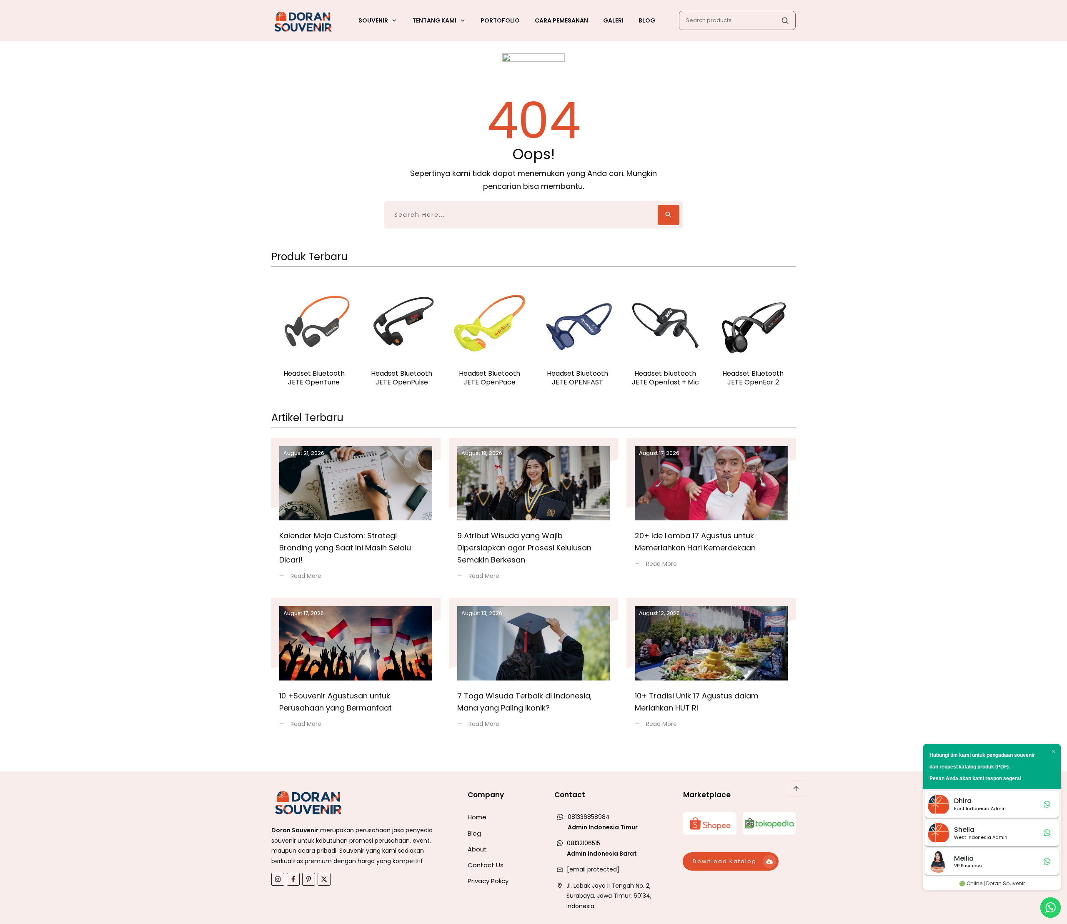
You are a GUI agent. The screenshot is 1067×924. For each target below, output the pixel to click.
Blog (474, 833)
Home (477, 817)
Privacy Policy (488, 880)
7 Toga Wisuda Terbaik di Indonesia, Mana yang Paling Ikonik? (534, 668)
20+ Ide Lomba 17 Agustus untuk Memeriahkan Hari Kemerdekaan (711, 514)
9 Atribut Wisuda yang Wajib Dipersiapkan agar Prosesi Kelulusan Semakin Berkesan (534, 514)
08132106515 (583, 843)
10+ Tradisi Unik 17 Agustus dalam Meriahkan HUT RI (711, 668)
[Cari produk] (785, 20)
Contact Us (485, 865)
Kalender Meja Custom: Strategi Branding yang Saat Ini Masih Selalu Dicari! (356, 514)
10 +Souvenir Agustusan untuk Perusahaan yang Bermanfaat (356, 668)
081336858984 (589, 817)
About (477, 849)
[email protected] (593, 869)
